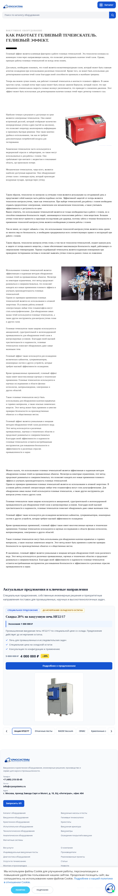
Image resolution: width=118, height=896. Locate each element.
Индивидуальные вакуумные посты (20, 852)
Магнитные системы (13, 840)
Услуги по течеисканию (14, 861)
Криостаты (66, 822)
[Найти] (112, 15)
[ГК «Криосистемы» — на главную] (17, 760)
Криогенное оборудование (16, 822)
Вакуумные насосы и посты (74, 813)
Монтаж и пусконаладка (15, 865)
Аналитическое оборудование (18, 835)
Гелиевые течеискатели (72, 817)
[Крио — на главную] (13, 6)
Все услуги (8, 847)
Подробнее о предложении (59, 665)
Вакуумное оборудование (15, 817)
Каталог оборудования (14, 813)
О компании (67, 847)
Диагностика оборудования (16, 856)
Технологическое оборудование (19, 831)
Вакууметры (67, 831)
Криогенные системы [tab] (102, 731)
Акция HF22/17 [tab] (21, 731)
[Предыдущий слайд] (6, 731)
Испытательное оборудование (18, 826)
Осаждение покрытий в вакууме (76, 835)
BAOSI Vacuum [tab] (65, 731)
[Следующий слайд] (111, 731)
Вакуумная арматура (71, 826)
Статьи (64, 861)
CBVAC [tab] (82, 731)
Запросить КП (14, 803)
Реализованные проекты (73, 856)
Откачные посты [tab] (43, 731)
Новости (65, 865)
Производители (68, 852)
